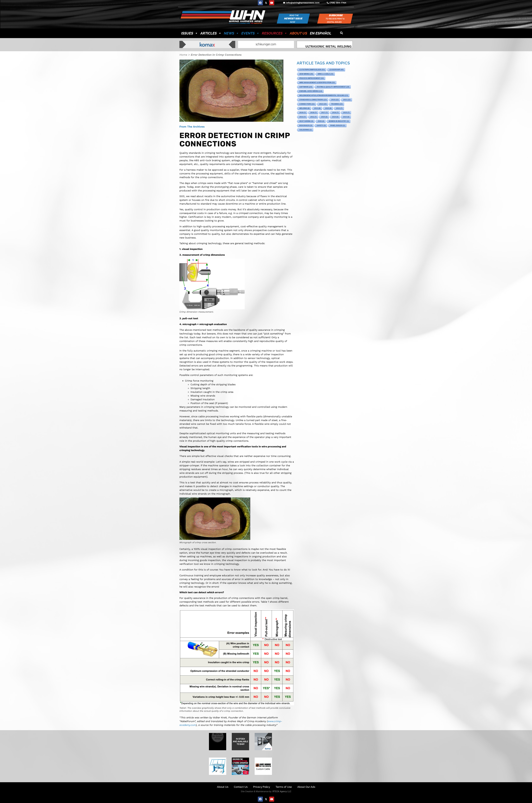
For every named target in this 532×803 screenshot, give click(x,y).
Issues (187, 33)
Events (248, 33)
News (229, 33)
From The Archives (192, 126)
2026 (321, 121)
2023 (346, 117)
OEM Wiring (306, 74)
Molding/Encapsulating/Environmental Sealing (323, 95)
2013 (317, 108)
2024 (335, 117)
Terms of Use (284, 786)
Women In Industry (339, 121)
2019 (302, 113)
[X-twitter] (266, 2)
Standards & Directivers (313, 100)
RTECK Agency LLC (282, 791)
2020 (328, 108)
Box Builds (305, 125)
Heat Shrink (306, 121)
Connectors (307, 104)
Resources (272, 33)
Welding (304, 108)
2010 (335, 100)
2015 (346, 113)
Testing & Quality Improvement (333, 87)
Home (183, 54)
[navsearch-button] (341, 33)
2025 (324, 117)
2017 (324, 113)
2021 (347, 100)
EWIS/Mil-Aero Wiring (310, 91)
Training (337, 104)
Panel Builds (337, 125)
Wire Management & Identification (317, 83)
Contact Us (241, 786)
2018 (313, 113)
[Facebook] (260, 2)
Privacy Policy (261, 786)
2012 (339, 108)
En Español (320, 33)
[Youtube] (271, 2)
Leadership (336, 70)
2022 (323, 104)
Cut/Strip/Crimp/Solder (312, 70)
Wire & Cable (325, 74)
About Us (298, 33)
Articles (208, 33)
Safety (321, 125)
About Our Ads (306, 786)
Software (305, 87)
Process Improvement (311, 78)
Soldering (305, 130)
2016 (335, 113)
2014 (302, 117)
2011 (313, 117)
